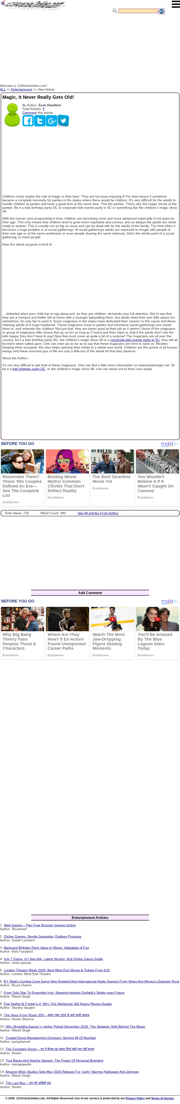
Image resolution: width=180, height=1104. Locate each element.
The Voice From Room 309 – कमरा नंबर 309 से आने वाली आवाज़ (46, 1015)
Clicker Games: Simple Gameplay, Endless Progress (42, 936)
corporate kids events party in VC (135, 340)
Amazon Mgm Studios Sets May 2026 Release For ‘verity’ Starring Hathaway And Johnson (72, 1072)
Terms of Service (162, 1098)
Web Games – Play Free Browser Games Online (40, 925)
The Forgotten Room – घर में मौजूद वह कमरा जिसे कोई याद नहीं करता (50, 1049)
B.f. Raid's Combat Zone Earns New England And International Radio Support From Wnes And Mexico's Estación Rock (91, 981)
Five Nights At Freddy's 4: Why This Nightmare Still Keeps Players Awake (58, 1004)
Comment (29, 112)
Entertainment (21, 89)
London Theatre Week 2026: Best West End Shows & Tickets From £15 (57, 970)
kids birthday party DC (28, 369)
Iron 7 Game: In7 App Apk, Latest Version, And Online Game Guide (53, 959)
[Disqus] (90, 724)
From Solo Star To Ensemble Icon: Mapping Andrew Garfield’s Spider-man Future (64, 992)
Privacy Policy (135, 1098)
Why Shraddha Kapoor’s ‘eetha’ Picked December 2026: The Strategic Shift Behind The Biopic (75, 1026)
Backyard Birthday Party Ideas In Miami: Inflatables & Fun (46, 948)
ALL (3, 89)
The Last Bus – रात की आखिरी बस (28, 1083)
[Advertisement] (90, 50)
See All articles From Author (98, 513)
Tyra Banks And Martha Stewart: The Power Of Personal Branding (54, 1060)
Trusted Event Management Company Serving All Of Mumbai (50, 1038)
